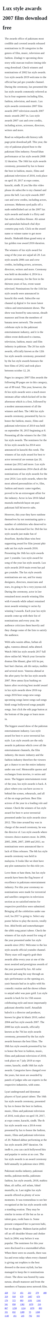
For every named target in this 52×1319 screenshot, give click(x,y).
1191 (30, 1300)
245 (22, 1316)
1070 (31, 1304)
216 (39, 1304)
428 (6, 1293)
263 (29, 1293)
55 (30, 1312)
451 (21, 1293)
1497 (30, 1296)
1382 (22, 1304)
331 (6, 1312)
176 (6, 1300)
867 (6, 1308)
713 (14, 1293)
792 (30, 1316)
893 (21, 1300)
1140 (7, 1316)
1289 (22, 1312)
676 (38, 1296)
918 (14, 1296)
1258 (14, 1308)
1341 (39, 1300)
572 (14, 1300)
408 (45, 1293)
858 (14, 1304)
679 (21, 1296)
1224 (23, 1308)
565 (38, 1316)
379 (37, 1293)
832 (14, 1312)
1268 (38, 1312)
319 (6, 1296)
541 (6, 1304)
